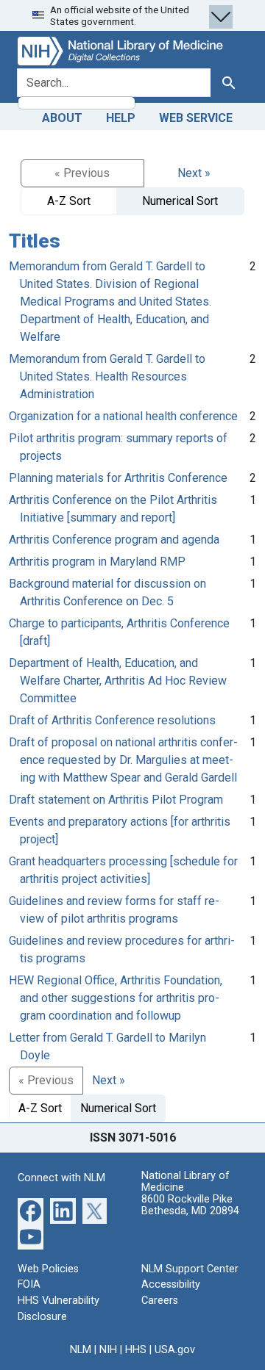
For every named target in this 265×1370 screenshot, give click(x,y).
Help (120, 118)
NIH (108, 1350)
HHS (135, 1350)
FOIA (29, 1284)
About (62, 118)
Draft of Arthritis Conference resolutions (112, 720)
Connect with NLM (61, 1178)
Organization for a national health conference (123, 416)
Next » (194, 173)
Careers (159, 1300)
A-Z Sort (69, 201)
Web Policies (48, 1269)
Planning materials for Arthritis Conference (118, 478)
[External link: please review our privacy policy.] (30, 1210)
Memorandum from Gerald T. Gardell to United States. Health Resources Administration (107, 376)
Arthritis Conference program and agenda (114, 540)
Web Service (196, 118)
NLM (80, 1350)
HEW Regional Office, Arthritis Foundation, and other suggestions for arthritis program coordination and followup (115, 998)
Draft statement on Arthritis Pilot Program (116, 800)
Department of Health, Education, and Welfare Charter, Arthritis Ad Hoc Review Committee (118, 680)
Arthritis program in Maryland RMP (97, 562)
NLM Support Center (190, 1269)
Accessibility (170, 1284)
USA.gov (175, 1350)
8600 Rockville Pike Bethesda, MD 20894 (190, 1205)
